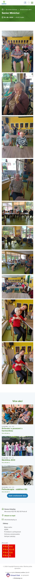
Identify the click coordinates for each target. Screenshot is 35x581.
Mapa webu (8, 527)
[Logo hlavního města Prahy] (17, 551)
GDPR (6, 530)
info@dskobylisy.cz (10, 520)
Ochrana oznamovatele (12, 534)
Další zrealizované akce (17, 496)
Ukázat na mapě (9, 516)
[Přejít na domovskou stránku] (4, 3)
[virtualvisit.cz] (13, 575)
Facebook (25, 2)
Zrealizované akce (25, 10)
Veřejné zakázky (9, 536)
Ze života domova (11, 10)
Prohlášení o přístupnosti (12, 532)
